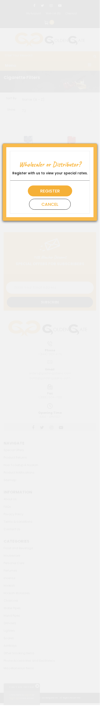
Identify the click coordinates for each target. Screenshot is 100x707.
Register (50, 191)
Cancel (49, 204)
